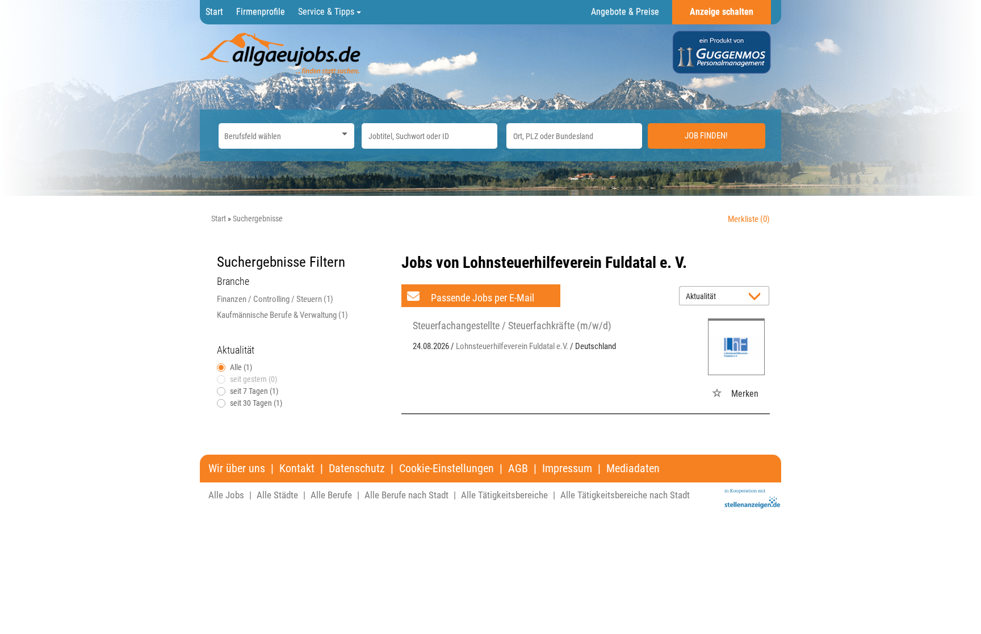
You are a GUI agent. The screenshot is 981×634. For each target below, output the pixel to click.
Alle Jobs (226, 495)
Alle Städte (277, 495)
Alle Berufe (331, 495)
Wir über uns (236, 468)
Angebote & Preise (625, 11)
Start (214, 11)
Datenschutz (357, 468)
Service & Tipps (327, 11)
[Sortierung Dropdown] (757, 296)
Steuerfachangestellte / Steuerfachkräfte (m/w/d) (512, 325)
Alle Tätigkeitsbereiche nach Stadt (625, 495)
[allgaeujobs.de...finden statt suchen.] (281, 52)
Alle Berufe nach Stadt (406, 495)
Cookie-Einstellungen (446, 468)
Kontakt (297, 468)
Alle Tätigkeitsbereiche (504, 495)
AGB (518, 468)
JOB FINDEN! (706, 136)
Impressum (567, 468)
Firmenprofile (260, 11)
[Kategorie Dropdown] (343, 133)
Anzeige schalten (721, 11)
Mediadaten (633, 468)
